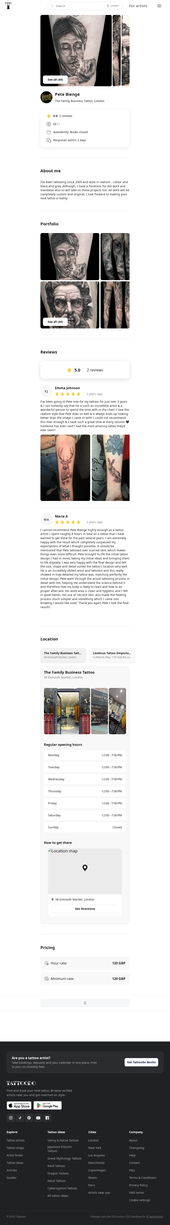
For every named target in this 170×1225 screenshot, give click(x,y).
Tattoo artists (16, 1140)
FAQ (132, 1170)
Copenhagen (97, 1170)
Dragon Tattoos (58, 1173)
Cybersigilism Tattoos (62, 1188)
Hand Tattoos (56, 1181)
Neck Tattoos (56, 1166)
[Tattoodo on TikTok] (20, 1118)
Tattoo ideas (15, 1163)
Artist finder (15, 1155)
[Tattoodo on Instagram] (11, 1118)
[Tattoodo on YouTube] (38, 1118)
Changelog (136, 1148)
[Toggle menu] (159, 6)
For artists (138, 6)
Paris (91, 1185)
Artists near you (99, 1193)
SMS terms (136, 1193)
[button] (69, 256)
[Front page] (8, 6)
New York (94, 1148)
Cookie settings (139, 1200)
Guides (11, 1178)
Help (132, 1155)
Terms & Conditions (142, 1178)
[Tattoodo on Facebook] (47, 1118)
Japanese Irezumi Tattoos (59, 1149)
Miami (92, 1178)
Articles (12, 1170)
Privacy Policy (138, 1185)
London (93, 1140)
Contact (134, 1163)
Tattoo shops (15, 1148)
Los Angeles (96, 1155)
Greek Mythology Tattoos (64, 1158)
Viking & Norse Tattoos (63, 1140)
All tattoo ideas (57, 1196)
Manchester (96, 1163)
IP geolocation (154, 1216)
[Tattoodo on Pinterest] (29, 1118)
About (133, 1140)
